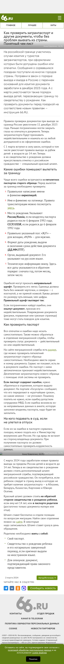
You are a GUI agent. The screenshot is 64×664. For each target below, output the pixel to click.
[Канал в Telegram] (6, 588)
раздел (52, 349)
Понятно (33, 659)
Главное (10, 25)
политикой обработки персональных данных (29, 650)
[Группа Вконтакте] (12, 588)
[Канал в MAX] (24, 588)
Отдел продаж (45, 613)
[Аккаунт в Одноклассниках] (18, 588)
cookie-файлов (39, 653)
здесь (10, 208)
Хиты (53, 25)
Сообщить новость (43, 588)
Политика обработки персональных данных (32, 623)
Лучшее (32, 25)
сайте (19, 521)
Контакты (16, 613)
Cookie (13, 628)
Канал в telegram (32, 618)
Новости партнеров (43, 628)
